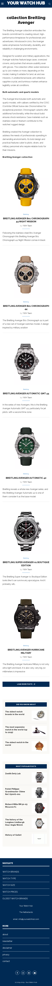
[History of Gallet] (39, 839)
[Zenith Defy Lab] (39, 777)
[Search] (49, 3)
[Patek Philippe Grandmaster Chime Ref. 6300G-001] (39, 793)
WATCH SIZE (9, 885)
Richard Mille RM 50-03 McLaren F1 (16, 805)
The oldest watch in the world (16, 743)
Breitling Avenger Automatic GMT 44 (26, 393)
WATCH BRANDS (11, 872)
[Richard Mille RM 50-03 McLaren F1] (39, 808)
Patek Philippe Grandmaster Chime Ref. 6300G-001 (15, 791)
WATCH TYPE (9, 878)
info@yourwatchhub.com (28, 919)
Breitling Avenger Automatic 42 (26, 478)
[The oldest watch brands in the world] (39, 715)
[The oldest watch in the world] (39, 746)
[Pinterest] (29, 973)
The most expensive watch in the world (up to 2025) (16, 730)
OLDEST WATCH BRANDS (15, 898)
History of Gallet (13, 835)
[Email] (35, 973)
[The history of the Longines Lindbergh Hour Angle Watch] (39, 823)
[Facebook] (17, 973)
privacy (6, 954)
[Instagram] (23, 973)
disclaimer (7, 948)
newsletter (7, 941)
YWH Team (27, 226)
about (5, 934)
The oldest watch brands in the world (14, 713)
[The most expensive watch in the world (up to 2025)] (39, 731)
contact (6, 961)
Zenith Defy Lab (13, 773)
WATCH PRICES (10, 892)
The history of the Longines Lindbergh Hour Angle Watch (14, 822)
